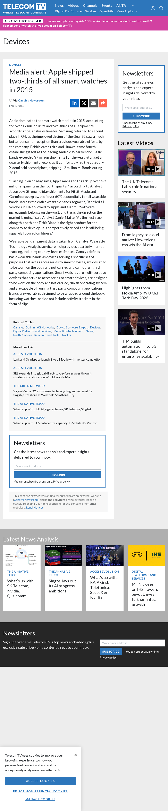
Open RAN (106, 11)
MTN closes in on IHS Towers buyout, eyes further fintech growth (145, 594)
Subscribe (57, 475)
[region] (40, 779)
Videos (73, 5)
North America (22, 335)
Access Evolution (27, 354)
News (59, 5)
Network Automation (138, 13)
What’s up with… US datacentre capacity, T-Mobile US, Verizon (55, 423)
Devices (16, 41)
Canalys (18, 327)
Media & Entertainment (69, 331)
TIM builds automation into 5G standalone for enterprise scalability (140, 348)
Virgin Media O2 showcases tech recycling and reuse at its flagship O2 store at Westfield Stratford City (52, 393)
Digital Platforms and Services (75, 11)
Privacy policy (61, 481)
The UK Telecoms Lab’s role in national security (140, 186)
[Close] (75, 754)
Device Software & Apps (72, 327)
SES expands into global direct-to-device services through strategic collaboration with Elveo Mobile (52, 375)
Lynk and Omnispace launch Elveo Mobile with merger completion (57, 359)
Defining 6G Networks (40, 327)
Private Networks (63, 20)
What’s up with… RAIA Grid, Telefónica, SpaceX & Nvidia (104, 587)
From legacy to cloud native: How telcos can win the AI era (140, 239)
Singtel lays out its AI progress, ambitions (62, 586)
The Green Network (29, 386)
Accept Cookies (40, 781)
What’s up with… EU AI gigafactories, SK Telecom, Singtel (52, 409)
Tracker (66, 335)
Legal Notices (35, 507)
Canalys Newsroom (31, 100)
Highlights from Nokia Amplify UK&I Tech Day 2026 (140, 292)
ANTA (121, 5)
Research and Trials (46, 335)
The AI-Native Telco (29, 403)
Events (106, 5)
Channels (90, 5)
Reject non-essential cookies (40, 791)
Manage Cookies (40, 799)
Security (86, 20)
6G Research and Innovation (25, 20)
